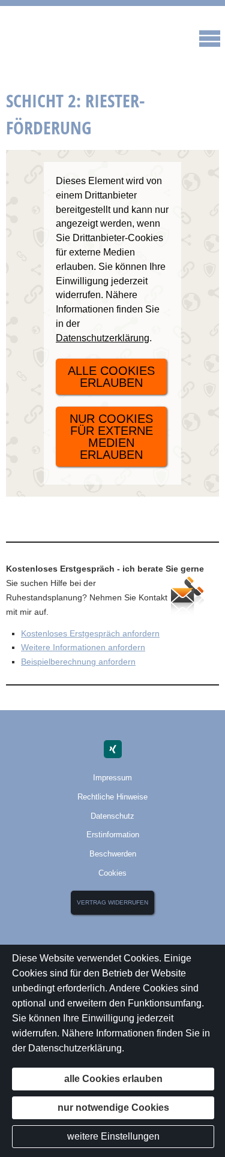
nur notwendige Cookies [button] (113, 1107)
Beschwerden (112, 853)
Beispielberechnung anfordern (78, 661)
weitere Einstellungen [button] (113, 1136)
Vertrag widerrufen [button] (112, 902)
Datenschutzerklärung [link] (102, 338)
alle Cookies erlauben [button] (111, 376)
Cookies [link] (112, 872)
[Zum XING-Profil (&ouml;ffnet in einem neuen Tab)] (113, 749)
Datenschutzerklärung (75, 1048)
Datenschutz (112, 816)
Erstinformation (112, 834)
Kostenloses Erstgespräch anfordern (90, 633)
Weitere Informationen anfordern (83, 647)
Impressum (112, 777)
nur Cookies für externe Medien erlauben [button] (111, 436)
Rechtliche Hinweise (112, 796)
